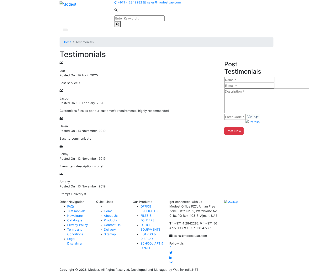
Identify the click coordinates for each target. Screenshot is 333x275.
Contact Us (112, 225)
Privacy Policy (77, 225)
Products (110, 220)
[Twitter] (170, 253)
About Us (111, 216)
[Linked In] (170, 257)
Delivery (110, 229)
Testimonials (76, 211)
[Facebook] (170, 248)
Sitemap (110, 234)
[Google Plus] (171, 262)
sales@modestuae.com (163, 2)
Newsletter (75, 216)
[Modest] (68, 4)
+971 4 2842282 (129, 2)
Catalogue (74, 220)
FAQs (71, 206)
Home (67, 42)
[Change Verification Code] (253, 121)
